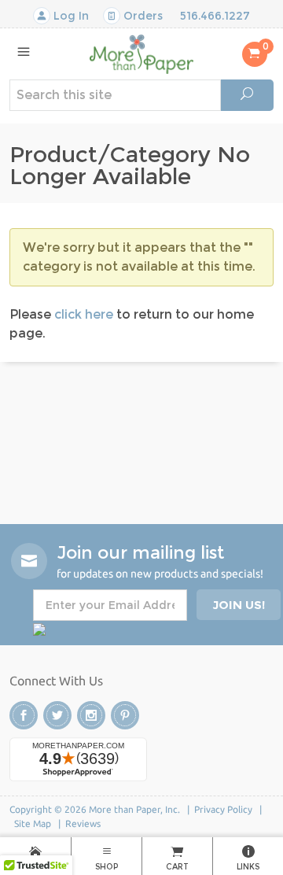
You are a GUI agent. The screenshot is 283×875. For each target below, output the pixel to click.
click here (83, 314)
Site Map (32, 823)
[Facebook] (23, 715)
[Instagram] (91, 715)
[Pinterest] (125, 715)
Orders (141, 16)
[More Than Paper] (141, 53)
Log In (69, 16)
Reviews (83, 823)
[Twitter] (57, 715)
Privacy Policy (223, 809)
